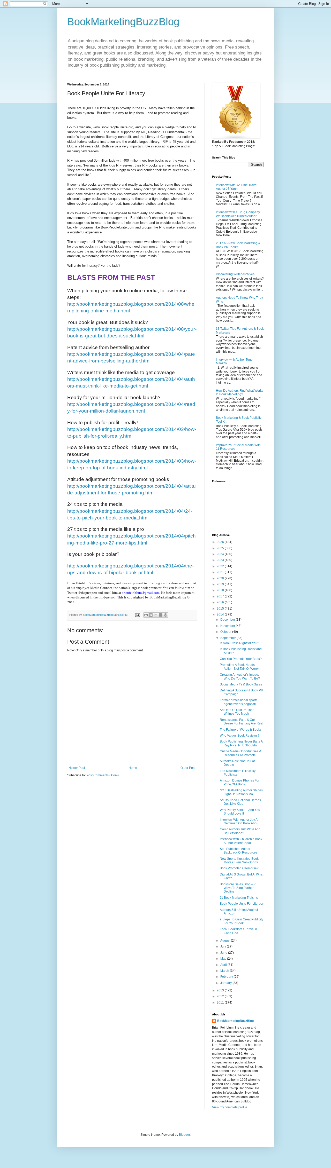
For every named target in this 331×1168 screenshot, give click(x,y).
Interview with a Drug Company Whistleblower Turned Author (238, 214)
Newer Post (77, 768)
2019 (221, 584)
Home (133, 768)
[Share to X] (155, 615)
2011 (221, 1002)
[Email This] (145, 615)
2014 (221, 614)
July (223, 946)
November (228, 626)
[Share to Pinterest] (165, 615)
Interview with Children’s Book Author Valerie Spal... (241, 841)
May (223, 958)
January (226, 983)
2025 (221, 548)
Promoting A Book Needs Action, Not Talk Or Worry (239, 666)
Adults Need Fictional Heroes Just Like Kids (240, 802)
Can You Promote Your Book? (241, 659)
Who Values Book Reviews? (239, 735)
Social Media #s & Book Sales (241, 684)
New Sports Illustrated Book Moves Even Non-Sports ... (240, 860)
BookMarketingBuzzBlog (123, 21)
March (225, 971)
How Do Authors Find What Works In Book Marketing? (239, 392)
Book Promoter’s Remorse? (239, 868)
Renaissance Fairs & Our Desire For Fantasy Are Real (241, 721)
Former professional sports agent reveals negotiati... (239, 702)
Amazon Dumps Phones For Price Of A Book (239, 782)
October (226, 632)
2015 (221, 608)
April (224, 965)
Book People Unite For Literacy (242, 903)
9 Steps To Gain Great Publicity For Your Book (241, 921)
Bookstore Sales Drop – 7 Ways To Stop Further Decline (238, 888)
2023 (221, 560)
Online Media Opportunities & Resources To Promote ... (240, 753)
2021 (221, 572)
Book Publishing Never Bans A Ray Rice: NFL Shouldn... (241, 743)
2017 (221, 596)
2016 (221, 602)
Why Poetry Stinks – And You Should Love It (240, 811)
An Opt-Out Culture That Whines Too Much (236, 711)
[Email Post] (137, 614)
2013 (221, 990)
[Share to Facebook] (160, 615)
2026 (221, 542)
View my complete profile (229, 1107)
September (228, 638)
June (224, 952)
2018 (221, 590)
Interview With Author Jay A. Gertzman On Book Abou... (240, 821)
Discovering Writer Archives (235, 274)
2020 (221, 578)
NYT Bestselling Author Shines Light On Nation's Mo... (241, 792)
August (225, 940)
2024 (221, 554)
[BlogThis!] (150, 615)
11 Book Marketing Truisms (239, 897)
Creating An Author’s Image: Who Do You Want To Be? (240, 676)
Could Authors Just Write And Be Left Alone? (240, 831)
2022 (221, 566)
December (228, 619)
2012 (221, 996)
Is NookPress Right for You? (239, 643)
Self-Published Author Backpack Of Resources (238, 850)
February (227, 976)
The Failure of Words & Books (240, 729)
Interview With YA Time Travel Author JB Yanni (236, 187)
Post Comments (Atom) (102, 775)
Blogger (184, 1135)
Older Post (187, 768)
